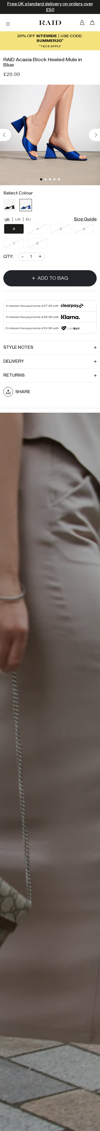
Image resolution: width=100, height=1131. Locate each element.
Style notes (18, 347)
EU (28, 219)
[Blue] (25, 205)
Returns (14, 375)
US (18, 219)
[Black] (9, 205)
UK (7, 219)
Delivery (13, 361)
